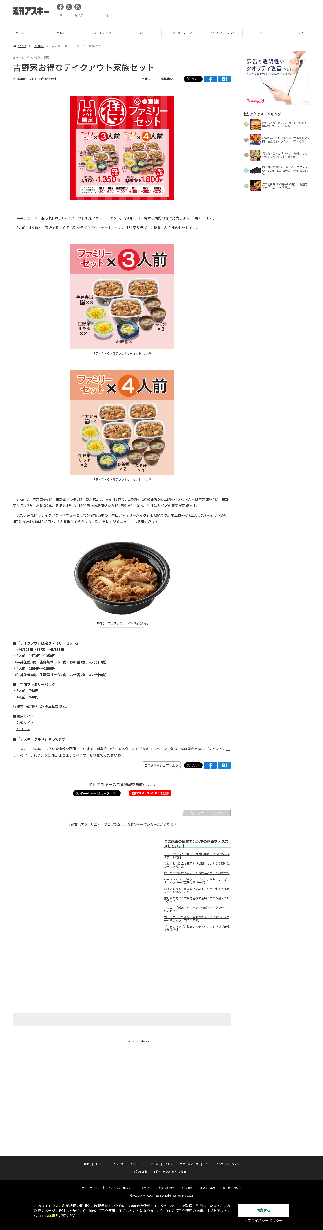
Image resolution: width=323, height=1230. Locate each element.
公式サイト (25, 722)
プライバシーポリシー (120, 1188)
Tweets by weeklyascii (137, 1041)
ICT (141, 33)
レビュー (101, 1164)
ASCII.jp (143, 1171)
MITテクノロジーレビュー (174, 1171)
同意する (263, 1210)
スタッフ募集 (208, 1188)
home (22, 46)
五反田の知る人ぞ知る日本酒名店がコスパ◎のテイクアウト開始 (197, 856)
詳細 (51, 1216)
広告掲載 (187, 1188)
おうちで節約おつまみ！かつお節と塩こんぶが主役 (197, 873)
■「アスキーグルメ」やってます (39, 739)
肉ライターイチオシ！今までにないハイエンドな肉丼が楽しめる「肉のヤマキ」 (196, 919)
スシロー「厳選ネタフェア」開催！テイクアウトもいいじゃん (197, 909)
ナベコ (153, 78)
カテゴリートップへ (208, 813)
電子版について (232, 1188)
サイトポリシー (91, 1188)
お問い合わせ (167, 1188)
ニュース (118, 1164)
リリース (23, 728)
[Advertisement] (230, 12)
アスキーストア (182, 33)
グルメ (60, 33)
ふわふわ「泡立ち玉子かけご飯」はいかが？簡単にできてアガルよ (197, 865)
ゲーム (20, 33)
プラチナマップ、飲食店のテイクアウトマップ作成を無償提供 (197, 928)
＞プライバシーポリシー (263, 1221)
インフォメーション (222, 33)
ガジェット (136, 1164)
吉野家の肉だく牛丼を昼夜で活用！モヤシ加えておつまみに (196, 900)
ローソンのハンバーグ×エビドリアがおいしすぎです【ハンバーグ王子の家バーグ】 (197, 881)
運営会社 (146, 1188)
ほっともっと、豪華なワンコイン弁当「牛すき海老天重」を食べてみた (196, 890)
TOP (262, 33)
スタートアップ (101, 33)
